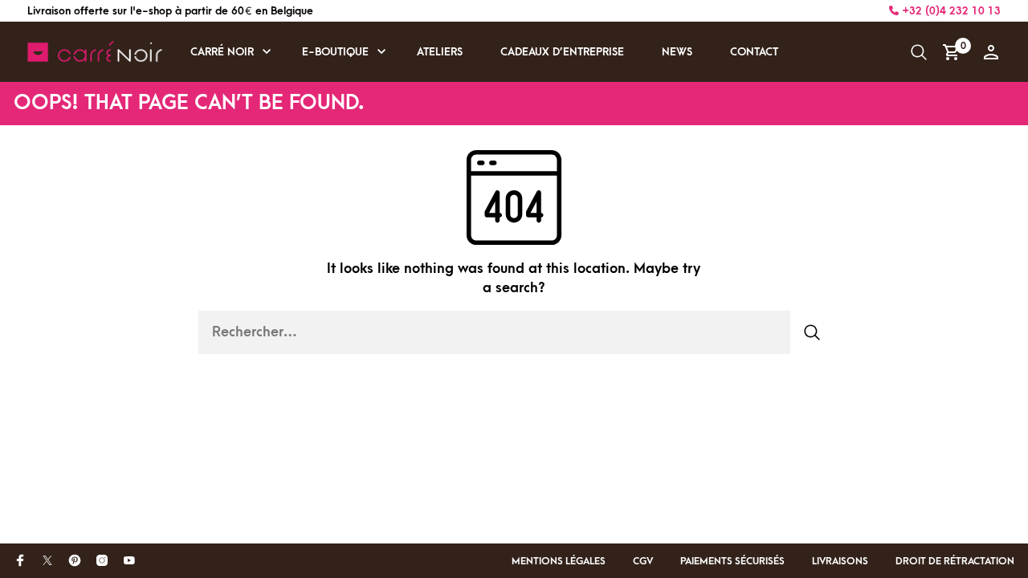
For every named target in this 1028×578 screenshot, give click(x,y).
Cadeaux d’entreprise (562, 52)
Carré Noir (222, 52)
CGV (643, 561)
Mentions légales (559, 561)
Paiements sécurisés (732, 561)
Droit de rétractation (954, 561)
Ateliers (440, 52)
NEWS (677, 52)
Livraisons (840, 561)
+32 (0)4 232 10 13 (950, 11)
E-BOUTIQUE (335, 52)
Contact (754, 52)
